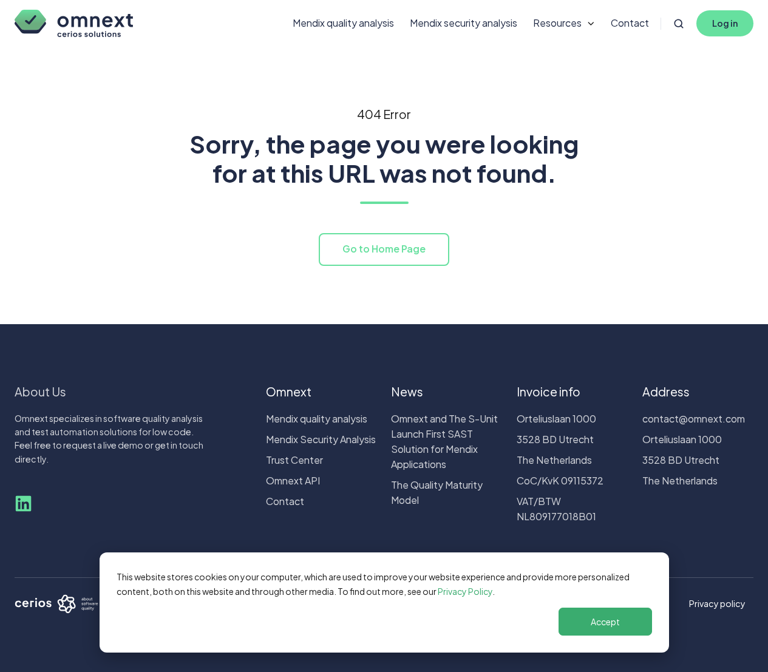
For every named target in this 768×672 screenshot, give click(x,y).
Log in (725, 23)
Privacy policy (717, 603)
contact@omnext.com (693, 418)
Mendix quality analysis (343, 22)
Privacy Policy (465, 591)
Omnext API (293, 480)
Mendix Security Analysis (321, 439)
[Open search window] (679, 24)
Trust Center (294, 459)
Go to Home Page (384, 248)
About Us (40, 391)
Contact (630, 22)
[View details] (23, 503)
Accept (605, 621)
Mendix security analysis (463, 22)
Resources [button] (557, 22)
